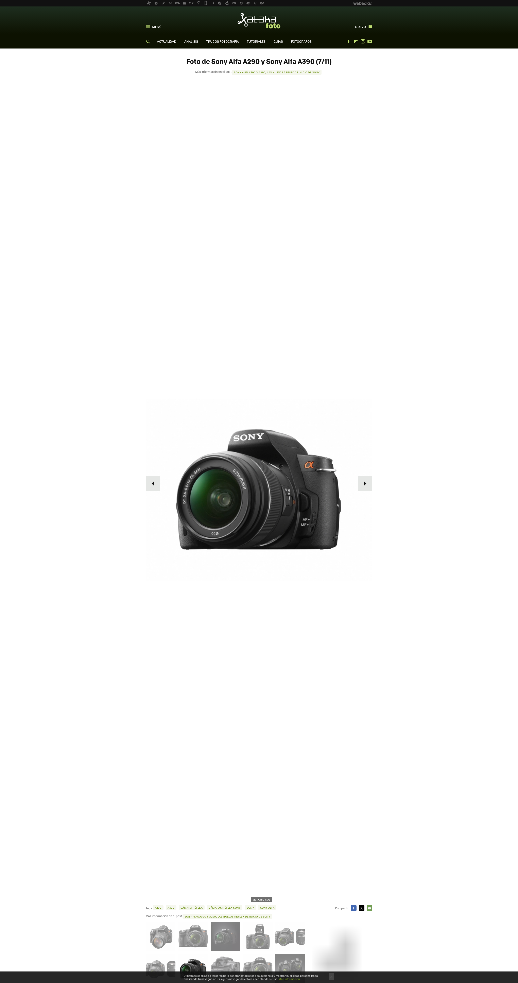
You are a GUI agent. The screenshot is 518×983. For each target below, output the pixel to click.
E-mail (369, 908)
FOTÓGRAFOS (301, 41)
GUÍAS (278, 41)
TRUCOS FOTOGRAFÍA (222, 41)
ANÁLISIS (191, 41)
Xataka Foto (259, 21)
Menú (156, 26)
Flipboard (355, 41)
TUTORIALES (256, 41)
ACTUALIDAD (166, 41)
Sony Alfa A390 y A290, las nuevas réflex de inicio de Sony (277, 72)
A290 (158, 907)
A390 (171, 907)
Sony (250, 907)
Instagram (362, 41)
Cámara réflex (191, 907)
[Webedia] (362, 3)
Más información (289, 979)
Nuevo (360, 26)
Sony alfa (267, 907)
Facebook (348, 41)
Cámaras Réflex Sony (224, 907)
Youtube (369, 41)
